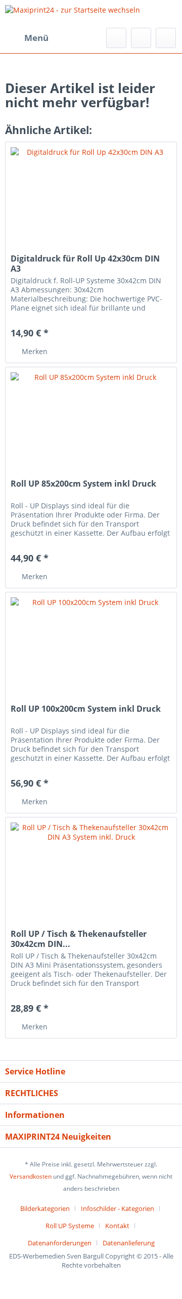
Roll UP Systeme (70, 1225)
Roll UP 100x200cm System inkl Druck (86, 709)
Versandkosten (31, 1176)
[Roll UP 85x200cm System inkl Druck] (91, 417)
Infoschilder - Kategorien (117, 1208)
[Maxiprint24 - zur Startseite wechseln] (72, 14)
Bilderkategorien (45, 1208)
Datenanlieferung (129, 1242)
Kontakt (117, 1225)
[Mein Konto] (141, 38)
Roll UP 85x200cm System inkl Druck (83, 484)
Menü (36, 38)
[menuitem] (27, 38)
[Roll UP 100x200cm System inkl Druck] (91, 642)
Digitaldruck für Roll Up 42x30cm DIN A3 (85, 263)
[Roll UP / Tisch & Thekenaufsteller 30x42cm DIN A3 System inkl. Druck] (91, 868)
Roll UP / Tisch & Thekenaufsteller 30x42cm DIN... (79, 939)
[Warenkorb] (166, 38)
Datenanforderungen (60, 1242)
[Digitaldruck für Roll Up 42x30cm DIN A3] (91, 192)
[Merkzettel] (116, 38)
